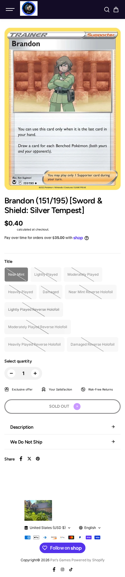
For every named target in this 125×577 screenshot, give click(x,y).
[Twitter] (29, 458)
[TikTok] (70, 569)
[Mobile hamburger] (10, 9)
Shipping (10, 229)
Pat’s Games (60, 560)
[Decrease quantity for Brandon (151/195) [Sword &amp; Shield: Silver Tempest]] (11, 373)
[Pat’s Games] (29, 8)
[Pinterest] (37, 458)
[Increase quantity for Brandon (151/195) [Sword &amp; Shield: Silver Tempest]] (35, 373)
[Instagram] (62, 569)
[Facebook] (20, 458)
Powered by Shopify (88, 560)
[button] (116, 9)
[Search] (106, 9)
